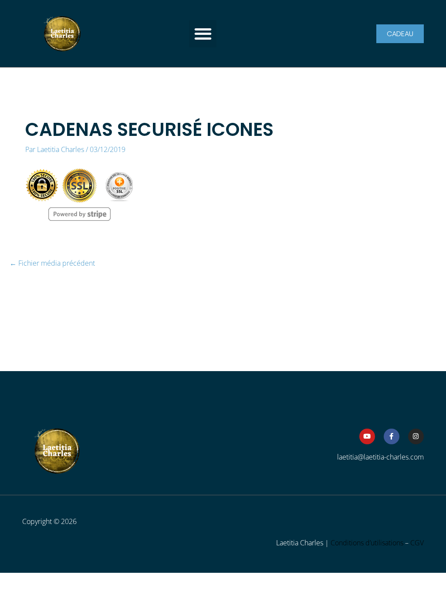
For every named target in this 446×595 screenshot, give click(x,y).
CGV (417, 543)
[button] (202, 33)
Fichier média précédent (52, 263)
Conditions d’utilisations (367, 543)
